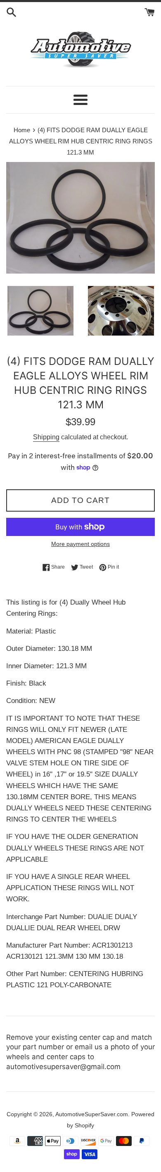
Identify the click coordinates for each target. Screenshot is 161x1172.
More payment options (80, 544)
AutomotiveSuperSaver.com (91, 1114)
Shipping (46, 437)
